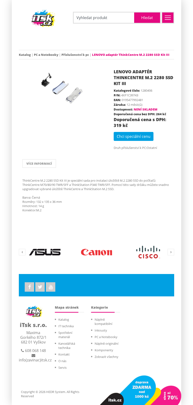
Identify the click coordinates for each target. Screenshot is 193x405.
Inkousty (101, 330)
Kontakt (64, 354)
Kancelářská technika (66, 345)
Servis (62, 367)
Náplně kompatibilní (103, 321)
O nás (62, 361)
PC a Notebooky (46, 55)
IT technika (66, 326)
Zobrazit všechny (106, 357)
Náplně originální (106, 343)
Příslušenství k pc (75, 55)
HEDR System (55, 392)
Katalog (25, 55)
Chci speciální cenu (133, 136)
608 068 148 (35, 350)
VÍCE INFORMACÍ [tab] (39, 163)
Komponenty (104, 350)
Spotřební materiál (65, 335)
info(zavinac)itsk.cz (35, 360)
